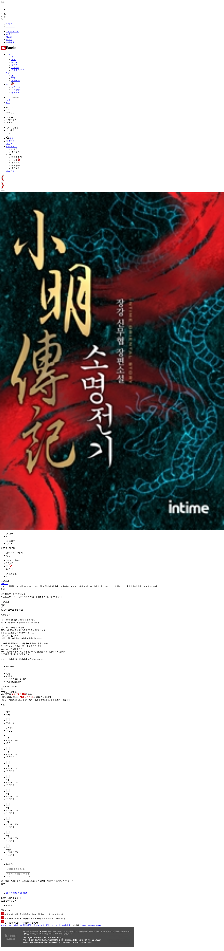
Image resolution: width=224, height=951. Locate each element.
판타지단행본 (12, 127)
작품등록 (15, 165)
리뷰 (9, 569)
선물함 (9, 34)
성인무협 (10, 130)
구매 (8, 714)
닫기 (8, 103)
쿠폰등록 (10, 42)
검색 (8, 100)
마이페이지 (11, 146)
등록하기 (5, 884)
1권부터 (9, 728)
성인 (8, 84)
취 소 (3, 14)
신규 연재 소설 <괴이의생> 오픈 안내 (21, 922)
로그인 (9, 144)
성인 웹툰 (15, 90)
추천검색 (10, 113)
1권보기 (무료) (12, 560)
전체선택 (10, 723)
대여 (8, 712)
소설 (8, 54)
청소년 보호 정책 (41, 925)
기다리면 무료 (12, 31)
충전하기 (15, 152)
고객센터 (55, 925)
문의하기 (15, 163)
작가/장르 (15, 80)
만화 (8, 73)
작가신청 (10, 27)
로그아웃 (15, 168)
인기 (8, 110)
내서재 (9, 37)
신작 (8, 133)
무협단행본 (11, 120)
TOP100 (15, 68)
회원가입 (10, 141)
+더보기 (4, 584)
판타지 (14, 62)
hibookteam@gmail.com (92, 925)
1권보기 (9, 563)
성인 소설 (15, 87)
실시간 (9, 107)
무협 (13, 59)
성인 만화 (15, 92)
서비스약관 (6, 925)
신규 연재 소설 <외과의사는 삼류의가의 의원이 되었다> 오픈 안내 (34, 918)
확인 (3, 705)
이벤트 (9, 24)
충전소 (9, 40)
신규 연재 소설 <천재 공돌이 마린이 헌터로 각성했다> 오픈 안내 (33, 914)
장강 (8, 555)
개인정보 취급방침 (22, 925)
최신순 (9, 730)
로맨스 (14, 65)
